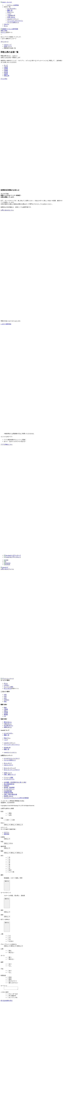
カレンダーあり (13, 994)
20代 (5, 694)
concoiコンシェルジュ (10, 752)
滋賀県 (6, 74)
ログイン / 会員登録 (13, 5)
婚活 (10, 979)
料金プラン (10, 12)
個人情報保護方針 (9, 784)
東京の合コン (8, 722)
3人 (10, 939)
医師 (5, 707)
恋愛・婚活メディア (10, 774)
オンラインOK (13, 997)
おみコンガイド (8, 765)
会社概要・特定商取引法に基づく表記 (15, 782)
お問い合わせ (11, 17)
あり (10, 964)
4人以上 (11, 941)
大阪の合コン (8, 723)
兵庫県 (6, 68)
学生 (5, 701)
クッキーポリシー (9, 789)
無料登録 (6, 834)
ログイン (6, 832)
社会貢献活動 (8, 791)
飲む (10, 950)
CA (5, 716)
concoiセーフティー (13, 19)
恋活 (10, 977)
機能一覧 (9, 10)
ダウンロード (5, 41)
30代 (5, 696)
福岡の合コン (8, 727)
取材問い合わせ (8, 796)
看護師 (6, 714)
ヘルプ (9, 13)
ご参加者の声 (11, 15)
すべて (6, 65)
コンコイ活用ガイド (13, 22)
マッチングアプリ (9, 779)
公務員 (6, 709)
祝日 (10, 870)
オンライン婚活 (8, 686)
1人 (10, 935)
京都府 (6, 70)
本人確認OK (12, 995)
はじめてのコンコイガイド (12, 758)
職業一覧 (6, 749)
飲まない (11, 952)
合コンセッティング (10, 768)
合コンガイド (8, 763)
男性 (10, 813)
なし (10, 965)
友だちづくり (13, 981)
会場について (8, 772)
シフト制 (11, 872)
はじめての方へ (11, 8)
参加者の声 (7, 747)
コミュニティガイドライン (15, 20)
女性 (10, 815)
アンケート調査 (8, 777)
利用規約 (6, 785)
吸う (10, 957)
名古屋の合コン (8, 725)
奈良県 (6, 72)
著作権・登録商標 (9, 787)
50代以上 (6, 699)
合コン (6, 26)
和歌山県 (6, 75)
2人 (10, 937)
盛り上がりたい (13, 982)
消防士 (6, 711)
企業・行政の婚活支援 (10, 794)
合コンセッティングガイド (12, 769)
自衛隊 (6, 712)
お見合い (6, 685)
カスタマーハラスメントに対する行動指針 (16, 798)
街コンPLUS (7, 688)
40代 (5, 698)
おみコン (6, 24)
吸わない (11, 959)
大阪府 (6, 67)
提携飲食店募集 (8, 792)
